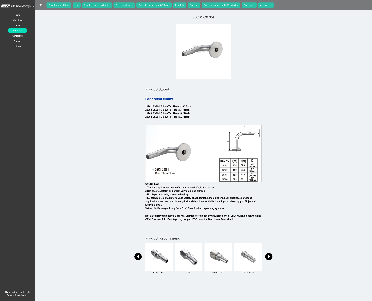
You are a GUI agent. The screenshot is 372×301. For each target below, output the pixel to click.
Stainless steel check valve (97, 5)
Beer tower (249, 5)
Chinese (17, 46)
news (17, 25)
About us (17, 20)
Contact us (17, 35)
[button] (138, 256)
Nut (76, 5)
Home (17, 15)
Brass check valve (124, 5)
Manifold (179, 5)
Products (17, 30)
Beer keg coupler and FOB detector (221, 5)
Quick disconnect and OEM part (153, 5)
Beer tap (194, 5)
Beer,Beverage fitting (59, 5)
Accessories (266, 5)
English (17, 41)
